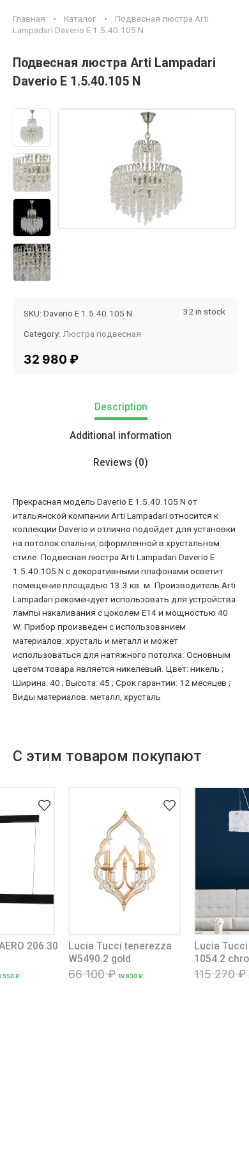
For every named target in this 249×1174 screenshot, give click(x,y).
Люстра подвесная (102, 334)
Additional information (121, 436)
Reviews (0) (120, 462)
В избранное (44, 797)
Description (120, 407)
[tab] (125, 409)
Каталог (80, 18)
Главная (29, 18)
